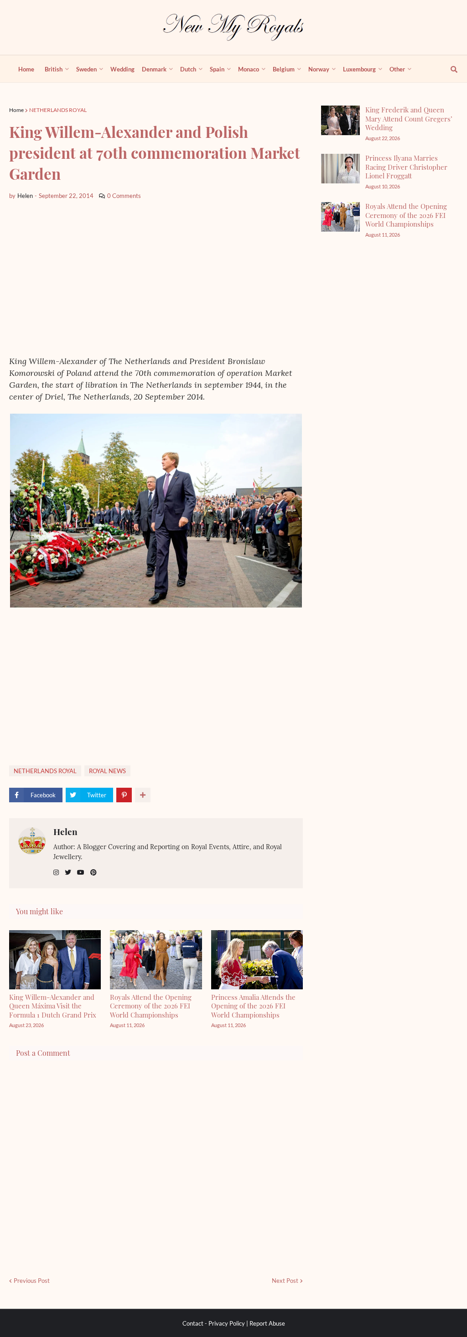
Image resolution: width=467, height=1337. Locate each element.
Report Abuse (267, 1323)
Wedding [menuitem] (122, 69)
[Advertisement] (156, 278)
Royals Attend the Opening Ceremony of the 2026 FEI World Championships (151, 1006)
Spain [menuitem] (217, 69)
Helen (65, 831)
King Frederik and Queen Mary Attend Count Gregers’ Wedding (408, 118)
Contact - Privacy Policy (213, 1323)
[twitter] (68, 872)
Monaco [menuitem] (248, 69)
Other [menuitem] (397, 69)
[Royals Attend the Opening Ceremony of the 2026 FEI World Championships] (340, 217)
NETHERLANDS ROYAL (58, 109)
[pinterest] (93, 872)
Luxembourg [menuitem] (359, 69)
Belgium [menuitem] (284, 69)
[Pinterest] (124, 795)
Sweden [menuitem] (86, 69)
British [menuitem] (53, 69)
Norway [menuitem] (318, 69)
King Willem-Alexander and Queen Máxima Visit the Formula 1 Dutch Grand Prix (52, 1006)
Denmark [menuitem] (154, 69)
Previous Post (32, 1280)
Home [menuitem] (26, 69)
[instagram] (56, 872)
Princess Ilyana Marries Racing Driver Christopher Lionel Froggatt (406, 166)
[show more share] (142, 795)
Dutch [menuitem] (188, 69)
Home (16, 109)
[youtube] (80, 872)
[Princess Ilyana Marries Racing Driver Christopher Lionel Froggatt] (340, 168)
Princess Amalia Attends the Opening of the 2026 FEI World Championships (253, 1006)
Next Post (285, 1280)
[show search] (449, 69)
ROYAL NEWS (107, 771)
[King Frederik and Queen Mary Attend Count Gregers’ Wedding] (340, 120)
